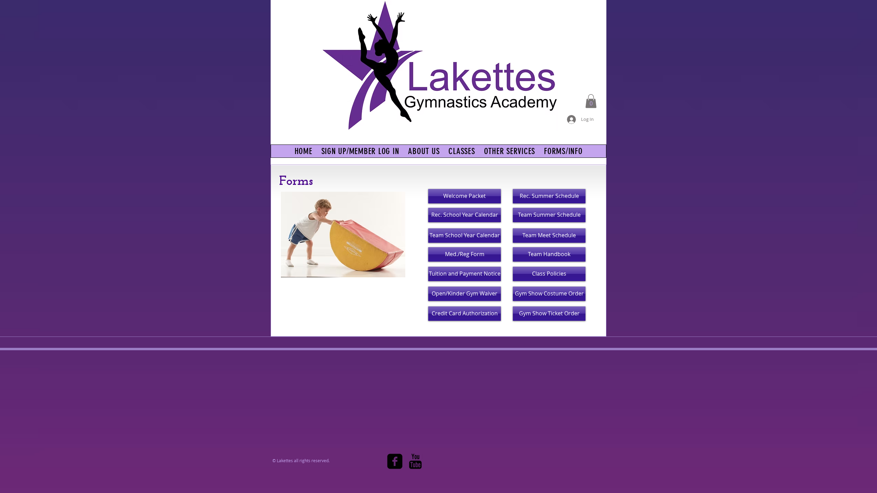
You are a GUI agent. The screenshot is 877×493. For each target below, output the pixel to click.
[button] (591, 101)
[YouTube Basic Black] (415, 461)
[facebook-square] (395, 461)
